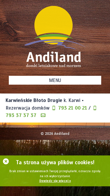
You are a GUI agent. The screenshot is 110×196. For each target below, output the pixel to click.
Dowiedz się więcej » (55, 181)
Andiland (62, 133)
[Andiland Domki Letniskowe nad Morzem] (55, 36)
